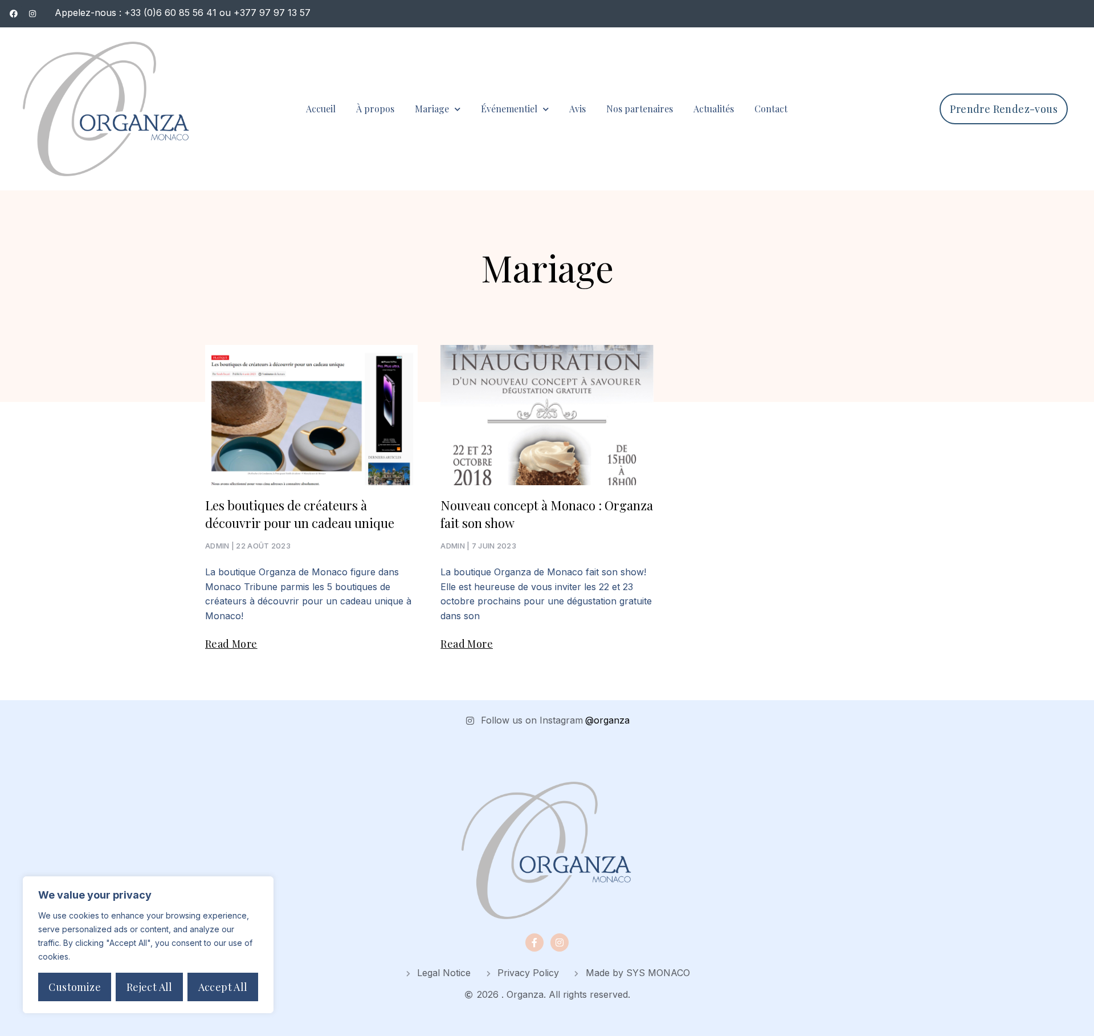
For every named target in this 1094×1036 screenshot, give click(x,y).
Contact (770, 109)
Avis (577, 109)
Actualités (713, 109)
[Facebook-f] (534, 942)
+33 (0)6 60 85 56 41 (170, 12)
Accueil (321, 109)
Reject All (149, 987)
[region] (148, 944)
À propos (375, 109)
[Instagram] (559, 942)
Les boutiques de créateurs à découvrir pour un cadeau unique (299, 514)
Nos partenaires (639, 109)
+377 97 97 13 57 (272, 12)
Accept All (223, 987)
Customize (74, 987)
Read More (231, 644)
